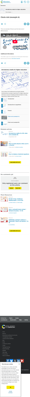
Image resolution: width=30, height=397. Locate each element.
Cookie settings (10, 392)
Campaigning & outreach (7, 336)
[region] (10, 379)
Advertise (4, 350)
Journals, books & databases (7, 338)
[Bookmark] (28, 24)
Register (18, 188)
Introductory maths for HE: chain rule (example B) (18, 134)
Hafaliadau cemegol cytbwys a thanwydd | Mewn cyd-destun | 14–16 (19, 221)
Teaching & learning (6, 347)
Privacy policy (5, 353)
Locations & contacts (6, 343)
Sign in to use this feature (22, 21)
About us (4, 333)
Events (3, 342)
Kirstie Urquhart (13, 213)
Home (3, 331)
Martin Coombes (19, 147)
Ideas (10, 141)
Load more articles (15, 162)
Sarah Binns (12, 224)
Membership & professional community (9, 335)
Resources (3, 5)
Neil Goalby (20, 202)
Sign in (11, 188)
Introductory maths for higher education (14, 70)
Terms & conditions (6, 355)
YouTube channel (16, 58)
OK (10, 387)
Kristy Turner (18, 156)
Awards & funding (5, 348)
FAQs (20, 320)
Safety (26, 320)
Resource (11, 131)
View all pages (8, 12)
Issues (17, 318)
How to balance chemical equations (19, 154)
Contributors (4, 320)
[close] (29, 21)
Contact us (3, 318)
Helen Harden (13, 202)
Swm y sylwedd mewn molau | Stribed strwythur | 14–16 (17, 210)
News (3, 340)
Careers (3, 345)
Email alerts (13, 320)
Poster (10, 152)
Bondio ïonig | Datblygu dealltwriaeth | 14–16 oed (16, 199)
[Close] (19, 364)
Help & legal (4, 352)
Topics (10, 318)
